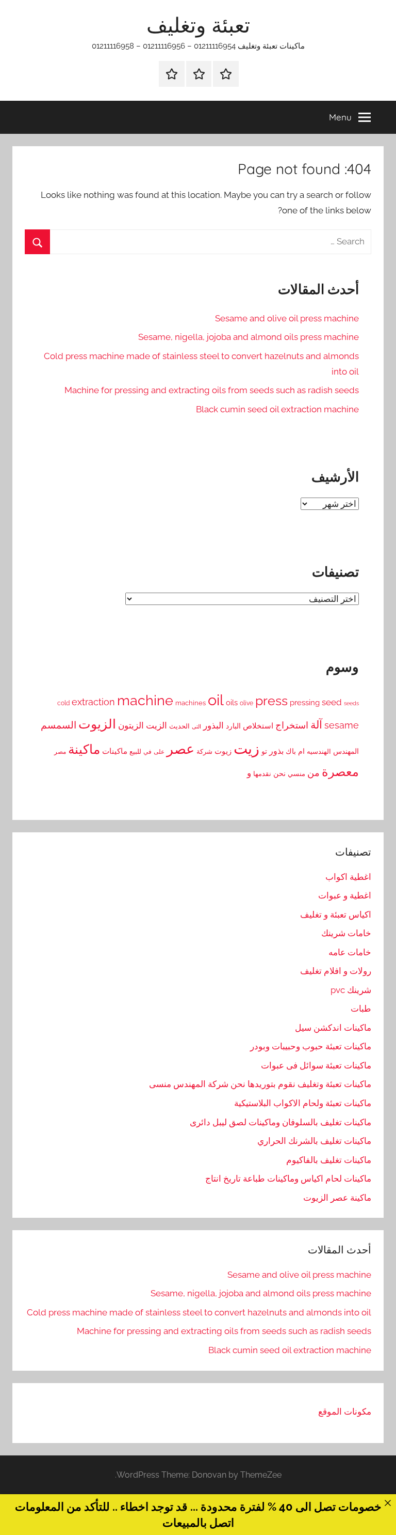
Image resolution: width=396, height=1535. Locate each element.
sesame (341, 725)
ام (301, 751)
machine (145, 700)
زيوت (223, 751)
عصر (180, 749)
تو (264, 751)
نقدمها (262, 774)
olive (246, 703)
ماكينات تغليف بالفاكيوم (328, 1160)
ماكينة (84, 749)
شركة (204, 751)
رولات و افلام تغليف (335, 971)
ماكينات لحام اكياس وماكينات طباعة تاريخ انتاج (288, 1178)
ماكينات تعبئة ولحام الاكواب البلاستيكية (302, 1103)
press (271, 700)
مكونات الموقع (344, 1411)
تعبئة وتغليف (198, 25)
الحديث (179, 726)
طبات (361, 1008)
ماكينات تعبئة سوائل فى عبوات (316, 1065)
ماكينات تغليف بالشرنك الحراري (314, 1141)
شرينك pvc (351, 990)
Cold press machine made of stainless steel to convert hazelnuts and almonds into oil (199, 1312)
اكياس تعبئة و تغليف (335, 914)
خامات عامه (349, 952)
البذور (213, 725)
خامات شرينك (346, 933)
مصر (60, 751)
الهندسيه (319, 751)
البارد (233, 726)
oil (216, 700)
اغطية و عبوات (344, 895)
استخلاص (258, 726)
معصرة (340, 772)
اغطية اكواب (348, 877)
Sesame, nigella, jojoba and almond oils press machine (248, 337)
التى (196, 726)
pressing (305, 702)
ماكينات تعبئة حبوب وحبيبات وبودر (310, 1046)
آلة (316, 724)
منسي (296, 774)
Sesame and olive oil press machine (287, 318)
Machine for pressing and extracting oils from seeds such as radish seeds (211, 390)
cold (63, 703)
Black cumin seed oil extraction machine (277, 409)
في (147, 751)
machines (190, 703)
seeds (351, 703)
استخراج (291, 725)
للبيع (135, 751)
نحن (279, 773)
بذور (276, 751)
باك (291, 751)
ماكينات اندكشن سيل (333, 1027)
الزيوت (97, 724)
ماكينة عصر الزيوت (337, 1197)
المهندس (346, 751)
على (159, 751)
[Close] (387, 1502)
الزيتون (131, 725)
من (313, 772)
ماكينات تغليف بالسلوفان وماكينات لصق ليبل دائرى (280, 1122)
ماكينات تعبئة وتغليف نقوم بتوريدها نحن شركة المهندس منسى (260, 1084)
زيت (246, 748)
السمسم (58, 725)
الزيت (156, 725)
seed (332, 702)
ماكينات (114, 751)
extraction (93, 701)
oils (232, 702)
